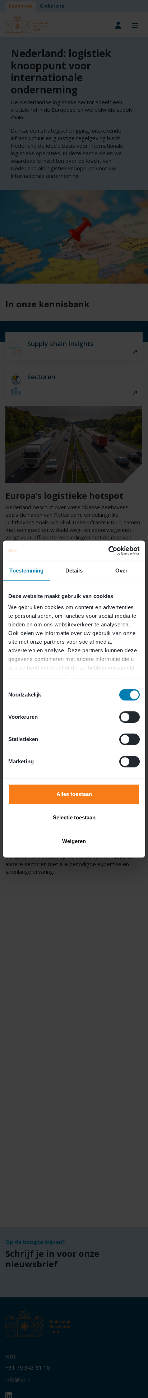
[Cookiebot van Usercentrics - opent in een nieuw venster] (108, 550)
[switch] (129, 717)
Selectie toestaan (74, 817)
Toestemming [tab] (26, 570)
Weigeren (74, 841)
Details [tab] (74, 570)
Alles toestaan (74, 794)
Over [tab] (121, 570)
